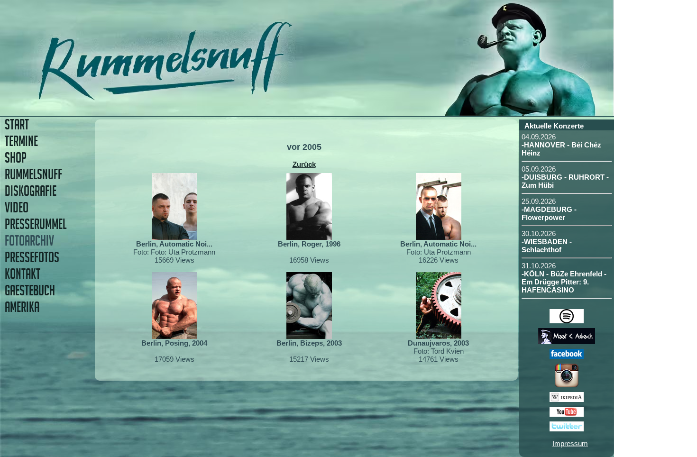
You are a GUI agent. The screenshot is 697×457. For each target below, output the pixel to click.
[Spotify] (567, 321)
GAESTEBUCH (30, 290)
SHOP (16, 157)
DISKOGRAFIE (30, 191)
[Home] (231, 97)
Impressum (570, 443)
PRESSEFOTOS (32, 257)
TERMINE (21, 141)
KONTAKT (22, 274)
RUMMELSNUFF (33, 174)
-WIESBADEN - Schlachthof (547, 246)
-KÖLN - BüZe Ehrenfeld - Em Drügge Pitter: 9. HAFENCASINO (564, 282)
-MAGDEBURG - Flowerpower (549, 213)
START (17, 124)
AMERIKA (22, 307)
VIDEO (16, 207)
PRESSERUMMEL (35, 224)
